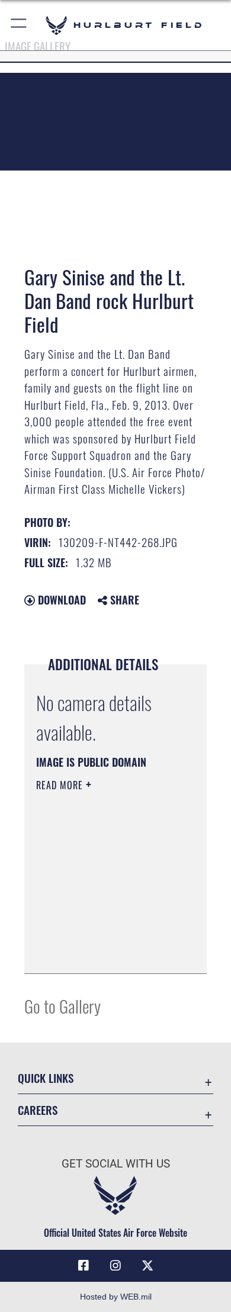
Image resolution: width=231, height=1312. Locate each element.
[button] (19, 25)
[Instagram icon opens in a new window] (115, 1266)
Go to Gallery (62, 1005)
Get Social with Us (116, 1163)
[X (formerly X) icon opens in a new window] (147, 1266)
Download (60, 599)
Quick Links (45, 1077)
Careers (37, 1109)
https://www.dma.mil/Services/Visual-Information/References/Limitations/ (108, 951)
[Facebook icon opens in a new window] (83, 1266)
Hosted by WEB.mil (116, 1296)
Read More (61, 785)
